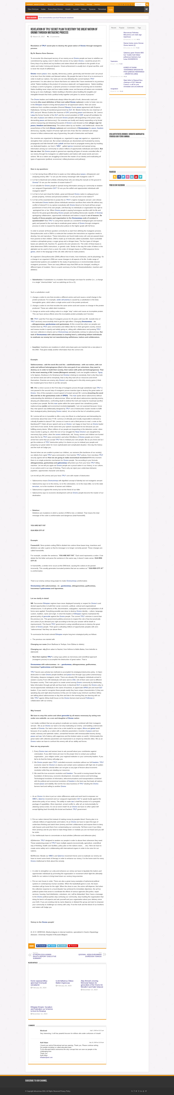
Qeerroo (41, 799)
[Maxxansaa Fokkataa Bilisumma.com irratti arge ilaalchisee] (116, 36)
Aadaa (43, 9)
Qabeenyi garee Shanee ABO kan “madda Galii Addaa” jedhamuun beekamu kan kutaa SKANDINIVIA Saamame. (127, 57)
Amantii (68, 9)
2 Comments (54, 37)
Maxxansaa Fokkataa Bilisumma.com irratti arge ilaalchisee (133, 35)
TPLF (44, 46)
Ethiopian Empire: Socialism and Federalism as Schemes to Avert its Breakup (42, 1009)
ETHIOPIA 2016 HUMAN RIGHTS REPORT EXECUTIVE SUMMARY (44, 955)
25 (126, 76)
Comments (131, 28)
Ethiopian (38, 105)
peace (44, 74)
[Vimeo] (133, 4)
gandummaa (51, 324)
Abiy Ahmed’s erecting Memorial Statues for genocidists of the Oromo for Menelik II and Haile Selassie (92, 984)
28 (121, 64)
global (93, 728)
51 (139, 39)
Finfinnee (89, 698)
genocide (46, 616)
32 (138, 48)
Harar (77, 432)
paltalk (60, 143)
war (80, 138)
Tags (139, 28)
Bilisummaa (59, 4)
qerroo (70, 146)
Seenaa (83, 9)
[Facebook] (121, 4)
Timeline (97, 4)
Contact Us (69, 4)
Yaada (110, 10)
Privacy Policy (79, 4)
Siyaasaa (92, 9)
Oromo (83, 46)
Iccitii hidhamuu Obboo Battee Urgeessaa (64, 982)
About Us (51, 4)
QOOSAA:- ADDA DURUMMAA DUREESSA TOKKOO (90, 954)
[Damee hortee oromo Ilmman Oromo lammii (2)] (116, 46)
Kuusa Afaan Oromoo (55, 9)
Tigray (100, 372)
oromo (58, 434)
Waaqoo (68, 107)
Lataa (33, 115)
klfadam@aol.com (46, 1057)
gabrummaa (62, 463)
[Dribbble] (126, 4)
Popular (121, 28)
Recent (113, 28)
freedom (39, 125)
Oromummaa (83, 128)
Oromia (35, 182)
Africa (85, 728)
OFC (32, 112)
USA (74, 680)
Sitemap (89, 4)
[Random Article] (146, 9)
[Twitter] (123, 4)
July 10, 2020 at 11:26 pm (96, 1042)
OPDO (64, 396)
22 (122, 91)
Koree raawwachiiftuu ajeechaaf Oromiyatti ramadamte (56, 17)
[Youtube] (131, 4)
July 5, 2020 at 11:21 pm (97, 1030)
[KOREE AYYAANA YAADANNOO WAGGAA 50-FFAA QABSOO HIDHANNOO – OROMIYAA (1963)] (116, 71)
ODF (81, 115)
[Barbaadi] (147, 4)
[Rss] (119, 4)
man (74, 396)
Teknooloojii (102, 9)
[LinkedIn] (128, 4)
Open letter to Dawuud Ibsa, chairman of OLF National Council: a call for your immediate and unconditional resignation (127, 84)
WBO (58, 146)
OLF (70, 110)
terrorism (35, 486)
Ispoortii (76, 9)
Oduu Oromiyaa (33, 9)
